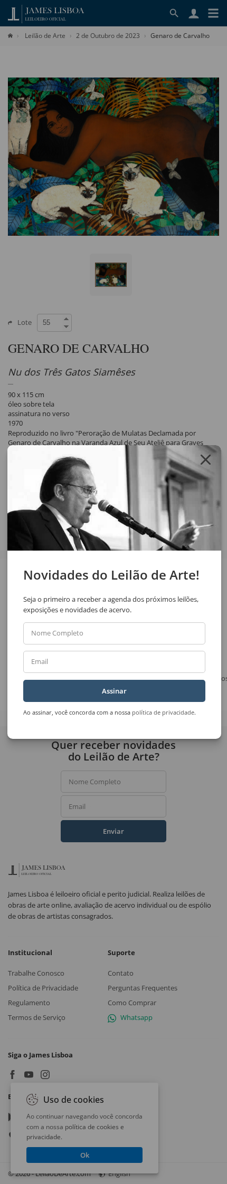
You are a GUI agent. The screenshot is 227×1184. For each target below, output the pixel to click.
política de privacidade (163, 712)
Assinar (114, 691)
